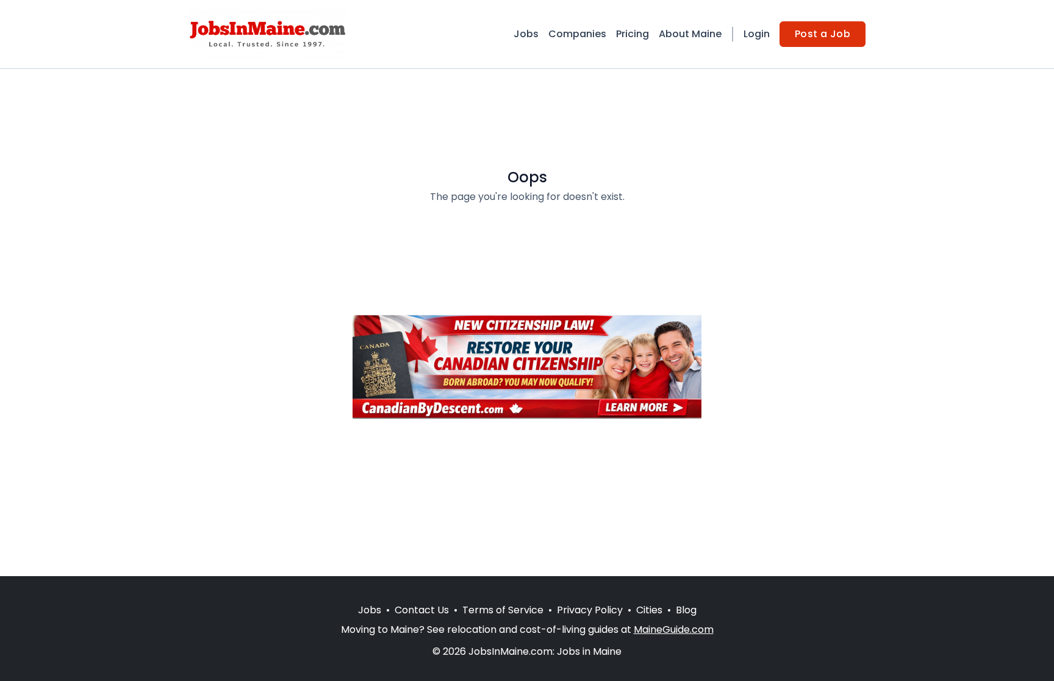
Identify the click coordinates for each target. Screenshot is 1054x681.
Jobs (526, 34)
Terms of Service (502, 610)
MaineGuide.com (674, 629)
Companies (577, 34)
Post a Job (822, 34)
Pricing (632, 34)
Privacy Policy (590, 610)
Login (757, 34)
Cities (649, 610)
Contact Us (422, 610)
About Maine (690, 34)
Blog (686, 610)
